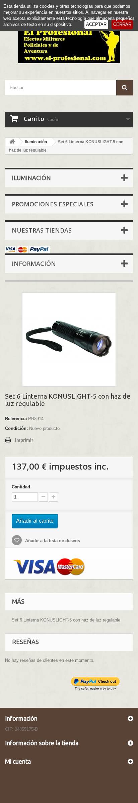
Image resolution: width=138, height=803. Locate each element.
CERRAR (122, 24)
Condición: (16, 428)
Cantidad (21, 486)
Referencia (16, 418)
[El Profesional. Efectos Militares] (69, 44)
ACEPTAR (96, 24)
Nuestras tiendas (42, 230)
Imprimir (24, 440)
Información (34, 263)
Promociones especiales (52, 204)
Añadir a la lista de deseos (52, 540)
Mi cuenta (18, 761)
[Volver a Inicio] (12, 142)
